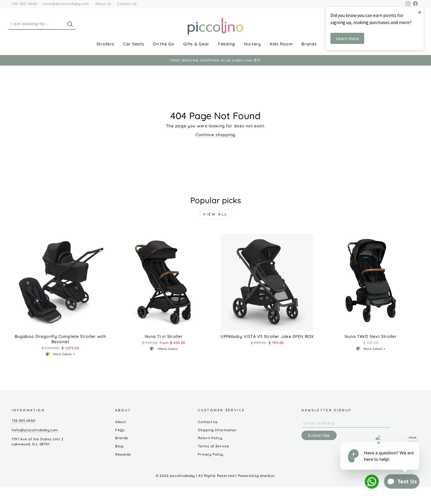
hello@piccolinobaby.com (66, 3)
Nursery (252, 44)
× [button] (419, 12)
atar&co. (267, 475)
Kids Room (281, 44)
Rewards (123, 454)
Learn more (347, 38)
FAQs (120, 430)
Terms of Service (213, 446)
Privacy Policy (210, 454)
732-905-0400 (24, 3)
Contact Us (127, 3)
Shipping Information (217, 430)
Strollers (105, 44)
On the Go (163, 44)
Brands (309, 44)
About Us (103, 3)
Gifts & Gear (196, 44)
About (120, 422)
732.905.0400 (23, 420)
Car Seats (133, 44)
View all (215, 214)
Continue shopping (215, 134)
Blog (119, 446)
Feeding (226, 44)
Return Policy (210, 438)
